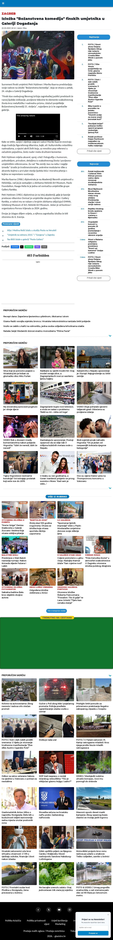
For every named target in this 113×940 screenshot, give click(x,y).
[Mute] (31, 136)
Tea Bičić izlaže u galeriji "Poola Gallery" (25, 239)
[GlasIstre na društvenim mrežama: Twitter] (51, 909)
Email (44, 247)
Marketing (60, 924)
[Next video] (25, 136)
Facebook (15, 247)
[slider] (38, 133)
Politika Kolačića (13, 921)
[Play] (19, 136)
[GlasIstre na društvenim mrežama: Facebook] (41, 909)
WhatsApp (29, 247)
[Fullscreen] (57, 136)
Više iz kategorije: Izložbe (57, 611)
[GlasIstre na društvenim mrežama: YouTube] (62, 909)
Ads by (55, 139)
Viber (37, 247)
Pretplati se (93, 933)
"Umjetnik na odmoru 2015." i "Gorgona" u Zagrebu (31, 235)
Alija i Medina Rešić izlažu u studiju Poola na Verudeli (31, 230)
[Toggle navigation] (3, 3)
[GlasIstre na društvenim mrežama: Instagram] (72, 909)
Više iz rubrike (57, 496)
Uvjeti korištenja (59, 921)
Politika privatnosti (36, 921)
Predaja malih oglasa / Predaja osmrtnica (44, 931)
